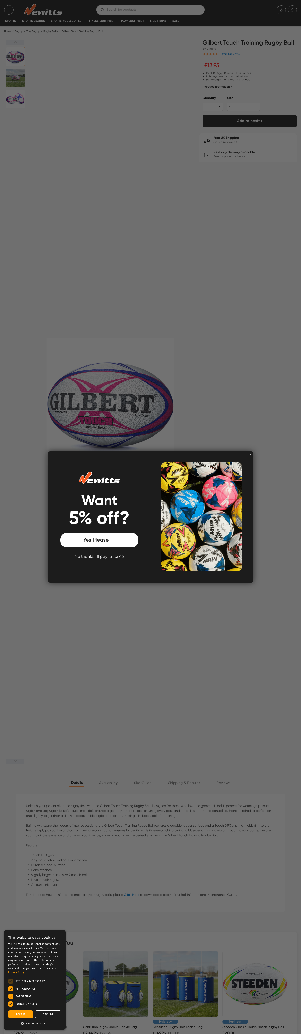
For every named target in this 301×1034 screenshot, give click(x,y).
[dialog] (35, 980)
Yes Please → (99, 540)
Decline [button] (48, 1014)
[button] (34, 1023)
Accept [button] (20, 1014)
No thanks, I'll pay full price (99, 556)
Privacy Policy (16, 972)
